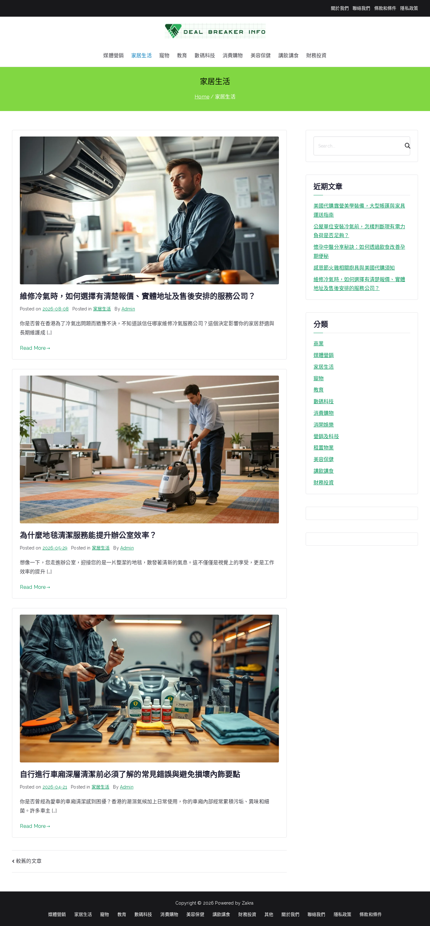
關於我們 (340, 8)
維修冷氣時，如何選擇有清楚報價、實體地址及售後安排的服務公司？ (138, 296)
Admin (128, 308)
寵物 (164, 56)
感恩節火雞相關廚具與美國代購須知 (354, 268)
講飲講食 (288, 56)
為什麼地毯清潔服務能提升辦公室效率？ (88, 535)
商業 (319, 344)
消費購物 (233, 56)
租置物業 (324, 448)
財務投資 (316, 56)
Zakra (247, 903)
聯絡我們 (362, 8)
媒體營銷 (113, 56)
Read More (33, 348)
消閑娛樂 (324, 425)
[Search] (405, 146)
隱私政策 (409, 8)
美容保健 (261, 56)
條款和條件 (385, 8)
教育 (182, 56)
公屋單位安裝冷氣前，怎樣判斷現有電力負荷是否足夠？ (359, 231)
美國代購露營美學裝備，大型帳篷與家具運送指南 (359, 210)
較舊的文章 (29, 861)
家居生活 (141, 56)
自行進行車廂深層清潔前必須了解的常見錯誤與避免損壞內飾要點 (130, 774)
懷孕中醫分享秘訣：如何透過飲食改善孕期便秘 (359, 251)
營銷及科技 (326, 436)
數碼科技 (205, 56)
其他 (268, 914)
